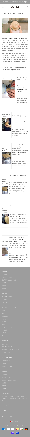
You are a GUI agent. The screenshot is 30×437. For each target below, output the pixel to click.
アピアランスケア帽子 (7, 327)
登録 (5, 410)
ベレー (3, 313)
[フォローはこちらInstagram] (11, 416)
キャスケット (5, 319)
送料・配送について (7, 347)
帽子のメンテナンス (7, 366)
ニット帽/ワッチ (6, 316)
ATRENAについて (6, 360)
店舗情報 (4, 363)
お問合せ (4, 288)
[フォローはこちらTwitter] (7, 416)
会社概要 (4, 283)
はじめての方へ (6, 344)
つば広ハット (5, 299)
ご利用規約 (5, 274)
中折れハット (5, 305)
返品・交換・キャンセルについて (10, 349)
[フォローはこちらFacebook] (2, 416)
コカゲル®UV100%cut (7, 297)
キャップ (4, 310)
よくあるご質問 (6, 352)
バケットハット (6, 302)
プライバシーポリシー (7, 277)
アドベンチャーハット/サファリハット (12, 308)
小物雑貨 (4, 333)
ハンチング (5, 322)
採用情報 (4, 285)
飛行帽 (3, 324)
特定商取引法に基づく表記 (9, 280)
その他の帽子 (5, 330)
